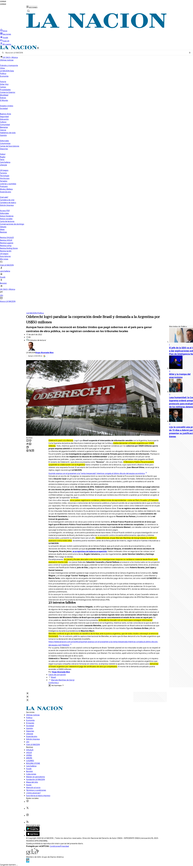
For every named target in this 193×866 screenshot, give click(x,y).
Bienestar (4, 127)
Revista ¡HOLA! (6, 240)
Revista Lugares (6, 243)
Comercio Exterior (7, 92)
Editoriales (4, 140)
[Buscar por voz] (190, 52)
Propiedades (5, 89)
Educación (4, 119)
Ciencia (3, 130)
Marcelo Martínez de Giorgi (62, 680)
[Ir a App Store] (33, 835)
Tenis (2, 159)
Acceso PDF (5, 210)
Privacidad (64, 846)
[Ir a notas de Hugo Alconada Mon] (93, 346)
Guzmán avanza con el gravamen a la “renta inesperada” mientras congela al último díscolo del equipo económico (96, 473)
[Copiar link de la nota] (27, 447)
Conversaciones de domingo (12, 224)
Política (40, 313)
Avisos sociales (6, 218)
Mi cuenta (7, 44)
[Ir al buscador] (28, 11)
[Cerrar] (38, 48)
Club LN (6, 41)
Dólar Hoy (4, 84)
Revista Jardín (5, 251)
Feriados (3, 181)
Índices (3, 97)
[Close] (27, 693)
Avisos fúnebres (7, 216)
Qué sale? (4, 197)
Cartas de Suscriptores (9, 146)
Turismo (3, 173)
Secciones (7, 34)
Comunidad (5, 124)
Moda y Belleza (6, 189)
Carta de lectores (7, 221)
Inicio (5, 31)
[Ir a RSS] (27, 822)
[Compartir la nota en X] (30, 450)
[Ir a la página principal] (96, 27)
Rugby (2, 157)
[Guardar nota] (27, 440)
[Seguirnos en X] (27, 808)
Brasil (53, 677)
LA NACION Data (7, 71)
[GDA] (32, 854)
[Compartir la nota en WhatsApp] (30, 443)
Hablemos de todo (8, 132)
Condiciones (55, 846)
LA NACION (31, 313)
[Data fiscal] (27, 862)
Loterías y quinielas (8, 183)
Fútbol (2, 154)
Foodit (5, 37)
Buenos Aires (5, 114)
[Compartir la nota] (27, 443)
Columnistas (5, 143)
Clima (2, 68)
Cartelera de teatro (8, 202)
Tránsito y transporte (9, 65)
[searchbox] (95, 52)
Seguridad (4, 116)
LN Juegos (4, 170)
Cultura (3, 122)
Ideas (2, 229)
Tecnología (4, 175)
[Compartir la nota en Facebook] (27, 450)
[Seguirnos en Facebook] (27, 801)
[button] (96, 174)
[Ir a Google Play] (33, 830)
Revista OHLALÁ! (7, 237)
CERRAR (3, 1)
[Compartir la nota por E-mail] (32, 450)
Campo (3, 87)
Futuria (3, 81)
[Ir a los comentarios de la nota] (30, 440)
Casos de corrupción (57, 674)
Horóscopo (4, 178)
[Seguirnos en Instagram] (27, 815)
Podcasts (4, 186)
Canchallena (5, 162)
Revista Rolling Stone (9, 248)
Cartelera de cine (7, 200)
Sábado (3, 226)
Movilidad (4, 95)
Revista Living (5, 245)
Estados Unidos (6, 106)
